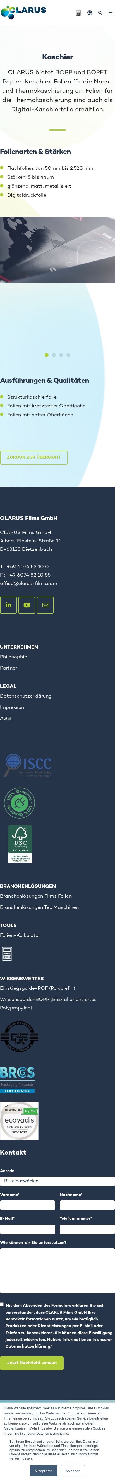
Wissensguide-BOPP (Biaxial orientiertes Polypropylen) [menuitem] (48, 1004)
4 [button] (68, 355)
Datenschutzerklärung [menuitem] (26, 696)
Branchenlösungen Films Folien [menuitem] (36, 896)
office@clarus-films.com (28, 583)
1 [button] (47, 355)
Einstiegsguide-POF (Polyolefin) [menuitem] (37, 988)
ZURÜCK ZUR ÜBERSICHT (34, 457)
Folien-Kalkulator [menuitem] (20, 935)
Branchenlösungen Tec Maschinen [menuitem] (39, 907)
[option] (57, 254)
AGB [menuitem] (5, 718)
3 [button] (61, 355)
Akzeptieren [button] (44, 1470)
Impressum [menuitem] (13, 707)
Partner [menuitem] (8, 668)
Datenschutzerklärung (28, 1346)
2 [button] (54, 355)
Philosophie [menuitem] (13, 657)
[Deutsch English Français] (89, 12)
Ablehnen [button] (73, 1470)
